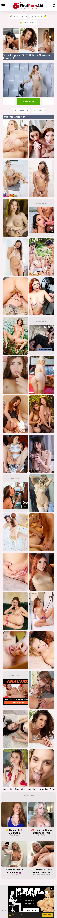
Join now (28, 101)
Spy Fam (38, 110)
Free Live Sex (37, 16)
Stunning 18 (21, 110)
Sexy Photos (20, 16)
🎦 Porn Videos (28, 23)
